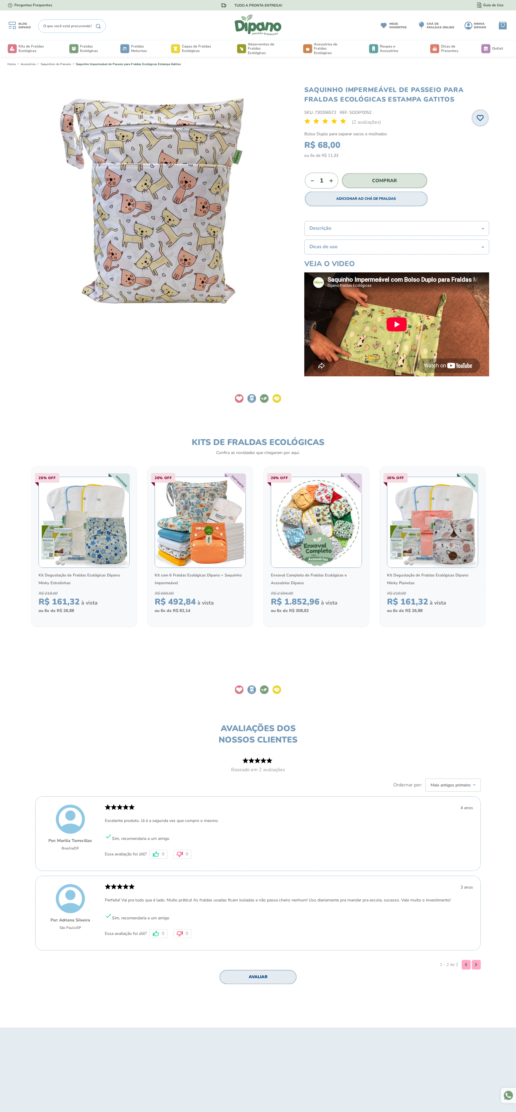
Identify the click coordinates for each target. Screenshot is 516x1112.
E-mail (254, 550)
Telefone (256, 579)
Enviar (307, 617)
